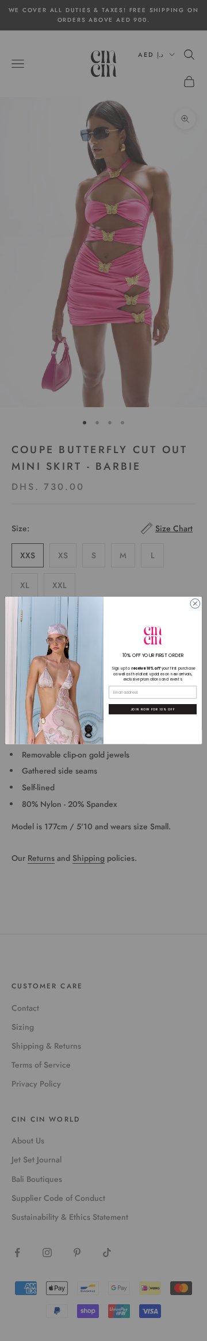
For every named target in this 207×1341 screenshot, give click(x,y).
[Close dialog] (195, 604)
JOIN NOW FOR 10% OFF (153, 709)
